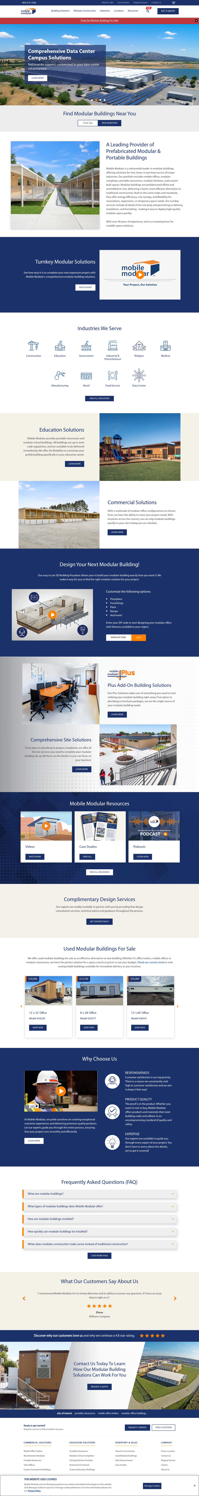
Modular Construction (85, 11)
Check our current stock (150, 962)
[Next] (175, 1298)
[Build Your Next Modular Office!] (52, 615)
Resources (133, 11)
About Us (165, 1470)
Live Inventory (123, 3)
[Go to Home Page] (28, 11)
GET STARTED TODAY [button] (99, 922)
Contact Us (156, 3)
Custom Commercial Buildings (37, 1470)
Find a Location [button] (163, 1428)
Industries (105, 11)
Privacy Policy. (34, 1491)
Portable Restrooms (32, 1460)
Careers (164, 1465)
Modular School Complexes (81, 1456)
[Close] (195, 1486)
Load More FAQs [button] (99, 1256)
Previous (7, 64)
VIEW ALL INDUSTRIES (99, 398)
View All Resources (100, 872)
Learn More (74, 464)
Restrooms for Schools (79, 1465)
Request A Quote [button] (99, 1387)
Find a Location (168, 1451)
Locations (119, 11)
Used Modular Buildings (126, 1456)
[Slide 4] (102, 99)
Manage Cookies (152, 1486)
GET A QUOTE (168, 11)
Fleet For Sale (107, 3)
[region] (99, 1485)
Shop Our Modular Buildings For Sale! (99, 21)
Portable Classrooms (85, 1413)
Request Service (140, 3)
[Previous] (23, 1298)
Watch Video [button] (85, 287)
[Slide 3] (101, 100)
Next (192, 64)
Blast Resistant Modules (34, 1456)
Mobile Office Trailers (108, 1413)
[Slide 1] (92, 100)
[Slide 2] (96, 100)
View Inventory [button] (110, 123)
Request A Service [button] (137, 1428)
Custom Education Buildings (82, 1470)
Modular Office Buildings (133, 1413)
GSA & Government (124, 1460)
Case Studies (121, 1465)
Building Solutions (60, 11)
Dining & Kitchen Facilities (81, 1460)
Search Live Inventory (125, 1451)
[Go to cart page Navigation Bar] (173, 3)
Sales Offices (29, 1465)
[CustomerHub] (166, 3)
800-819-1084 (29, 3)
